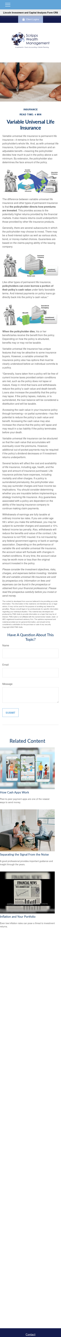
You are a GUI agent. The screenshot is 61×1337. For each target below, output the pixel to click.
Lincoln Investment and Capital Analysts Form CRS (30, 12)
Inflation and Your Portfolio (18, 916)
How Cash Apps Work (14, 792)
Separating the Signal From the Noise (24, 854)
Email (5, 664)
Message (7, 684)
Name (5, 645)
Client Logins (32, 19)
